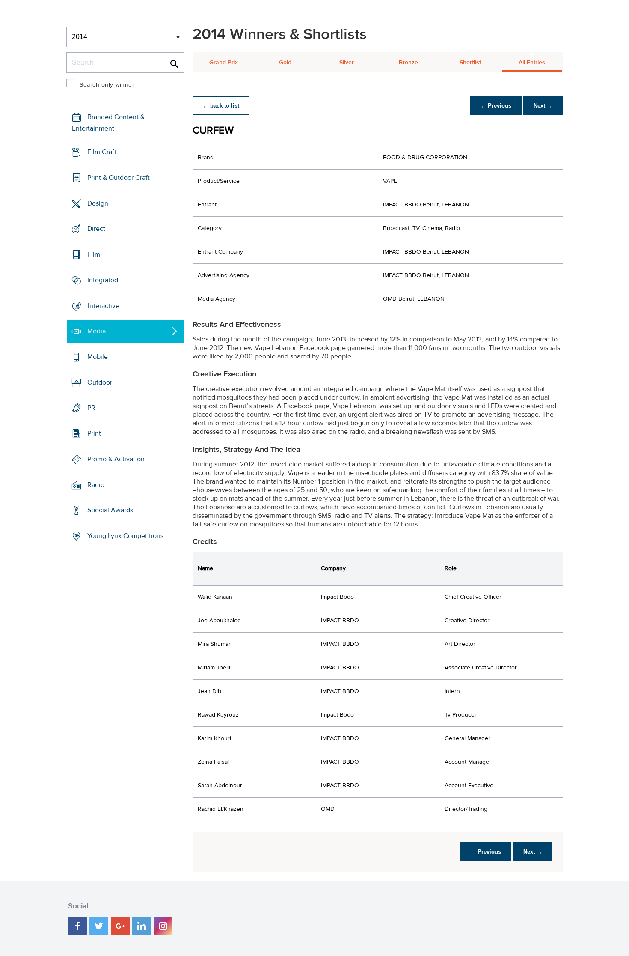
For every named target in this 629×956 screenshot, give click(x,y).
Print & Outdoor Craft (118, 177)
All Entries (532, 62)
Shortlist (470, 62)
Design (97, 203)
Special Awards (110, 510)
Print (94, 433)
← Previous (496, 105)
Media (96, 331)
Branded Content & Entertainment (108, 123)
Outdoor (99, 382)
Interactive (103, 305)
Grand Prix (223, 62)
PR (91, 407)
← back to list (221, 105)
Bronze (408, 62)
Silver (346, 62)
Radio (95, 485)
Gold (285, 62)
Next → (543, 105)
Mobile (97, 357)
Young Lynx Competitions (125, 536)
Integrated (102, 280)
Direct (96, 228)
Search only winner (107, 85)
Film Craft (101, 152)
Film (93, 254)
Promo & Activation (116, 459)
